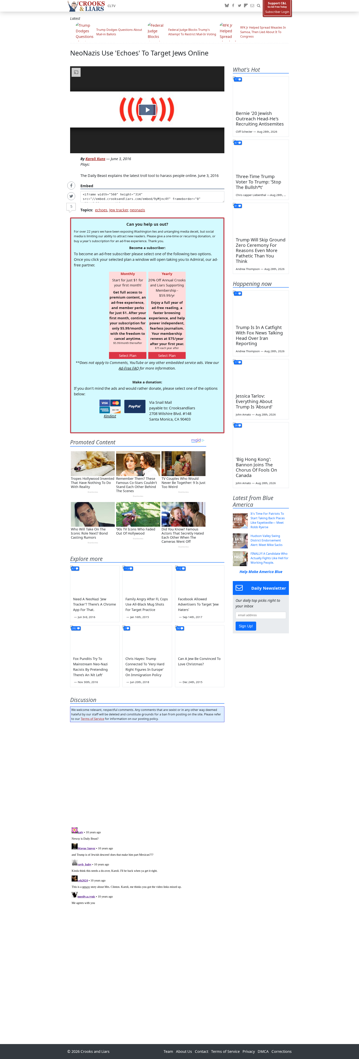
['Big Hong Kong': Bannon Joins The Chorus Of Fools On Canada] (261, 438)
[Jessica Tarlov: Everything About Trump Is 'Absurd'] (261, 375)
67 (73, 568)
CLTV (112, 6)
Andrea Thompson (248, 269)
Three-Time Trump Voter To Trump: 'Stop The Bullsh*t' (258, 181)
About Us (184, 1051)
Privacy (249, 1051)
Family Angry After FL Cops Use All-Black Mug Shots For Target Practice (146, 604)
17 (236, 362)
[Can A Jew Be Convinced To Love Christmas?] (199, 639)
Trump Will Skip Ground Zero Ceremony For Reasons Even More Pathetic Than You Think (261, 250)
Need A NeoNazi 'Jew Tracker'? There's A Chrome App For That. (94, 604)
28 (236, 425)
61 (236, 206)
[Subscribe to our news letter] (252, 6)
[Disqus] (147, 872)
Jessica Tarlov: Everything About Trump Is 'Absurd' (254, 401)
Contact (201, 1051)
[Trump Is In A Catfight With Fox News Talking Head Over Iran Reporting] (261, 306)
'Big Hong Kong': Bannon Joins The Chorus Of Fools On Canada (256, 467)
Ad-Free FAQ (129, 368)
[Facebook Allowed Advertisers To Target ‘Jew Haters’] (199, 579)
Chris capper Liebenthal (251, 195)
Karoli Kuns (95, 158)
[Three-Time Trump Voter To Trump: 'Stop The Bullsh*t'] (261, 155)
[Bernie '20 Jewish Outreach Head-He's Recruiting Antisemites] (261, 92)
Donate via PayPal (134, 406)
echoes (101, 209)
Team (168, 1051)
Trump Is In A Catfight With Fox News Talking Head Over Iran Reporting (259, 335)
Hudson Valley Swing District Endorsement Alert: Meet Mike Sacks (267, 540)
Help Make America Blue (261, 571)
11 (236, 293)
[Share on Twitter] (71, 196)
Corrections (281, 1051)
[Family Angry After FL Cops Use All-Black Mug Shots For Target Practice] (147, 579)
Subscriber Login (277, 12)
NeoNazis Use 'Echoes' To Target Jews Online (139, 53)
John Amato (243, 414)
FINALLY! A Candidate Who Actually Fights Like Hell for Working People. (270, 558)
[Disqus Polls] (147, 773)
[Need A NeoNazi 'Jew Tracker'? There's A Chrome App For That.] (94, 579)
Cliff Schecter (244, 131)
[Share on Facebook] (71, 185)
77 (236, 79)
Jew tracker (118, 209)
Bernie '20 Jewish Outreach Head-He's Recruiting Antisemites (260, 118)
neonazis (137, 209)
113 (126, 568)
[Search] (258, 6)
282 (74, 628)
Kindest (110, 416)
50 (178, 628)
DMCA (263, 1051)
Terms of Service (92, 719)
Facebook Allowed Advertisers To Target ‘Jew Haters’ (198, 604)
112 (179, 568)
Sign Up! (246, 626)
